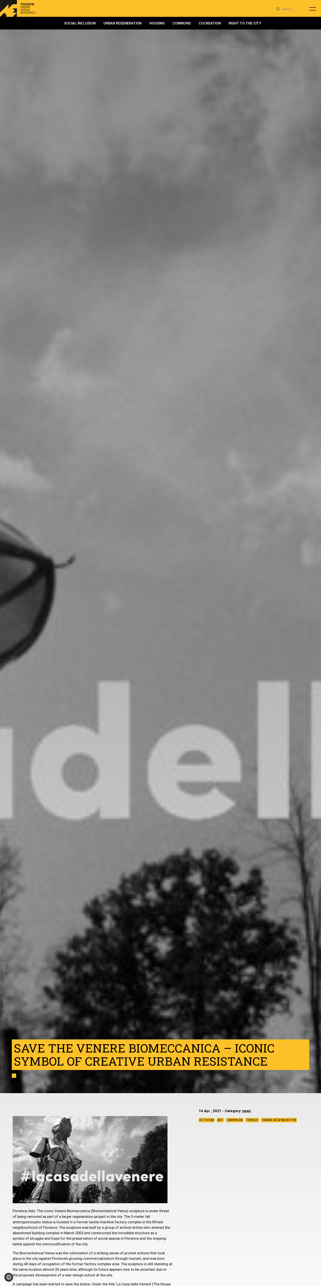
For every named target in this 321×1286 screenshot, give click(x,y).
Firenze (252, 1120)
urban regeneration (279, 1120)
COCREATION (210, 23)
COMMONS (182, 23)
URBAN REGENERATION (123, 23)
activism (206, 1120)
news (246, 1111)
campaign (235, 1120)
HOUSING (157, 23)
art (220, 1120)
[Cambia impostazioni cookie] (8, 1277)
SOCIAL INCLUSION (80, 23)
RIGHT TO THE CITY (245, 23)
